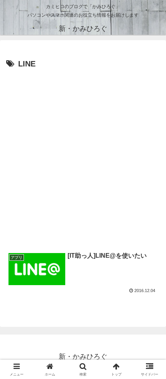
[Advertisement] (83, 158)
